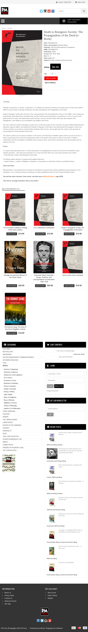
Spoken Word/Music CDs (12, 439)
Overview (7, 102)
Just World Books (10, 419)
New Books (7, 354)
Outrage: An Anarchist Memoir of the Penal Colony (15, 276)
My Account (52, 593)
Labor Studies (8, 394)
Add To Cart (11, 234)
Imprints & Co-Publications (12, 408)
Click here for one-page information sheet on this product (20, 181)
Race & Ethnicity (9, 400)
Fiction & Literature (10, 386)
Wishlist (50, 598)
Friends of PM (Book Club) (13, 447)
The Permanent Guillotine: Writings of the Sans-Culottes (15, 229)
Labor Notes (8, 422)
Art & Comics (8, 378)
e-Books (9, 28)
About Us (8, 593)
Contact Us (8, 598)
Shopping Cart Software (54, 628)
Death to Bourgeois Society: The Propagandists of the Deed (72, 229)
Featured (6, 349)
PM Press (23, 628)
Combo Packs (8, 445)
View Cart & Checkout (65, 357)
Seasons (6, 414)
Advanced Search (10, 601)
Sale (4, 363)
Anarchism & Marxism (11, 372)
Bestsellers (8, 351)
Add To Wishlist (50, 83)
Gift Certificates (10, 450)
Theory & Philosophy (10, 405)
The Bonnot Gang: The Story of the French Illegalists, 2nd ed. (15, 328)
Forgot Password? (52, 391)
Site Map (8, 604)
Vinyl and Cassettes (11, 436)
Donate (5, 417)
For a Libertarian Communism (44, 228)
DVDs (5, 433)
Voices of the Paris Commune (72, 275)
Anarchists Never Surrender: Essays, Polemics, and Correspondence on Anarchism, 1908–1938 (44, 278)
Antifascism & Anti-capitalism (13, 375)
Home (4, 28)
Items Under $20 (9, 411)
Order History (52, 595)
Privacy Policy (9, 595)
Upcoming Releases (10, 360)
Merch (5, 442)
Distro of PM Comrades (12, 425)
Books (5, 365)
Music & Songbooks (10, 397)
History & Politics (9, 391)
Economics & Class (10, 380)
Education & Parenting (11, 383)
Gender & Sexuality (10, 389)
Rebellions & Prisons (10, 403)
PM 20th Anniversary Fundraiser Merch (18, 357)
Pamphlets (7, 431)
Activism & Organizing (11, 369)
